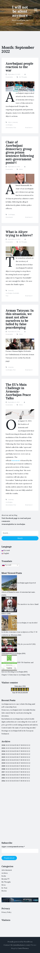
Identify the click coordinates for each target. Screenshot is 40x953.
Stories (4, 891)
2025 (3, 748)
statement (15, 460)
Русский (8, 565)
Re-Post (4, 888)
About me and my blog (9, 515)
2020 (3, 763)
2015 (3, 778)
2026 (3, 745)
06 (17, 745)
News (21, 169)
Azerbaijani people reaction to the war (19, 67)
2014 (3, 781)
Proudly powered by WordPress (20, 942)
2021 (3, 760)
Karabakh (16, 293)
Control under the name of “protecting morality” (19, 728)
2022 (3, 757)
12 (29, 748)
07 (19, 745)
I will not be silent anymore (20, 11)
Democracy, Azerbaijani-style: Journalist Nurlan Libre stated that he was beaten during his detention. (18, 713)
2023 (3, 754)
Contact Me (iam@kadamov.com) (16, 945)
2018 (3, 769)
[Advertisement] (20, 814)
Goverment (9, 127)
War (14, 127)
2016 (3, 775)
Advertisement (7, 870)
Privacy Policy (6, 912)
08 (21, 748)
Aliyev (10, 122)
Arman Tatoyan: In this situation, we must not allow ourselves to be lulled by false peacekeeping (20, 318)
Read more (28, 127)
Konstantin (9, 77)
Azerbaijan (9, 125)
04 (13, 745)
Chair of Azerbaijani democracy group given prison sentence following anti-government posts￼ (20, 152)
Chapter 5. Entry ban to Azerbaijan (14, 675)
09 (24, 748)
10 (26, 748)
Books (4, 876)
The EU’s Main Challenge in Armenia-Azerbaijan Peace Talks (18, 391)
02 (9, 745)
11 (27, 757)
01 (6, 745)
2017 (3, 772)
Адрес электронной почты (13, 847)
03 (11, 745)
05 (15, 745)
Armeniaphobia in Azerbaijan (13, 524)
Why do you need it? (24, 644)
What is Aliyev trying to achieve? (19, 233)
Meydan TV (5, 879)
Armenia (15, 122)
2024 (3, 751)
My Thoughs (23, 77)
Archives (5, 873)
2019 (3, 766)
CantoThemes (23, 948)
